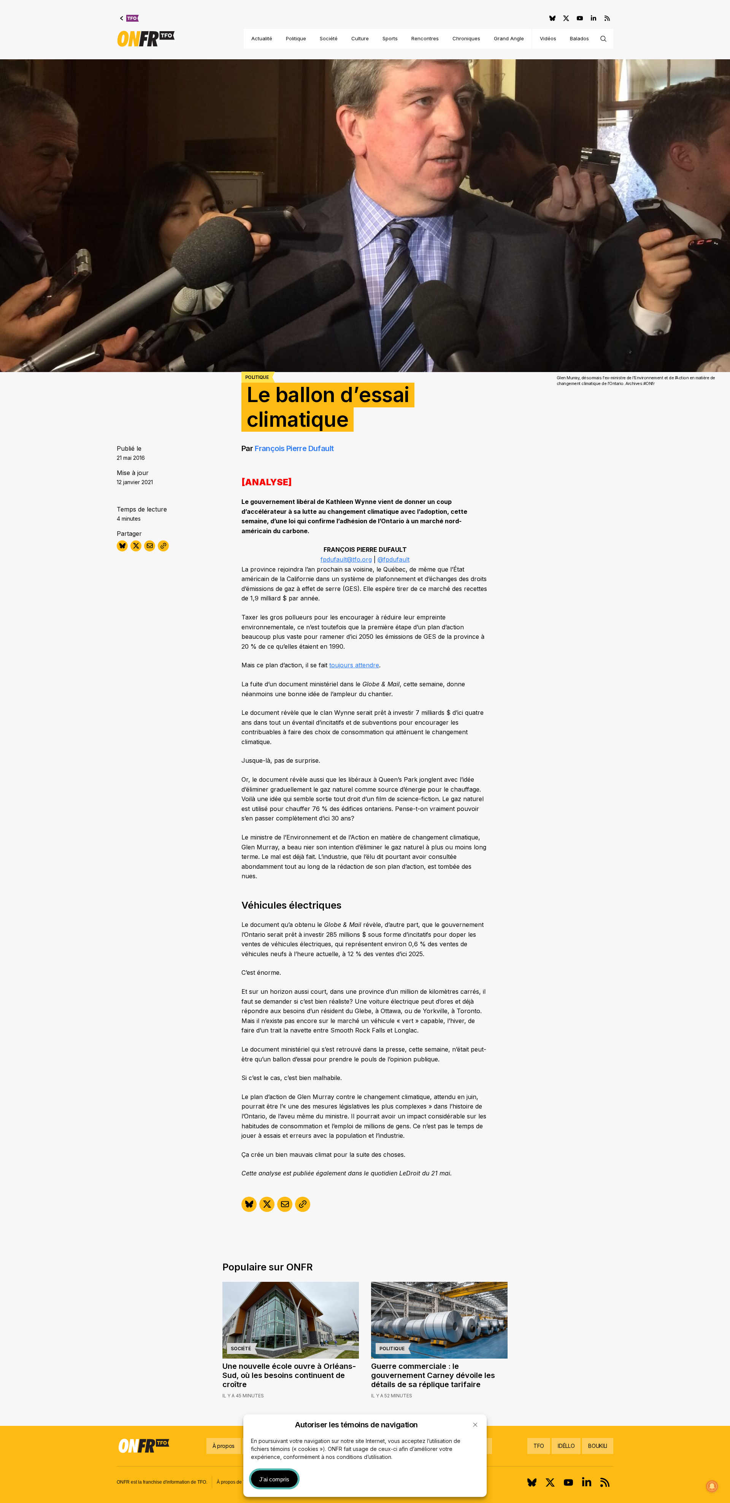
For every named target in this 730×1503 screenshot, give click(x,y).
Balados (579, 38)
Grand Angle (509, 38)
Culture (360, 38)
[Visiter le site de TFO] (129, 18)
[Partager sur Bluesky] (122, 545)
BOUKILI (597, 1446)
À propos (224, 1446)
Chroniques (466, 38)
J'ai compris (274, 1479)
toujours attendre (354, 665)
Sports (390, 38)
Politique (296, 38)
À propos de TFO (234, 1482)
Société (329, 38)
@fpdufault (393, 559)
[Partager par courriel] (149, 545)
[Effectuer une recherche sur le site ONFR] (603, 38)
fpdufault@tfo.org (346, 559)
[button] (475, 1425)
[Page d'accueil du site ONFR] (146, 38)
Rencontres (425, 38)
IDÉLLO (566, 1446)
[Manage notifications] (712, 1486)
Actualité (261, 38)
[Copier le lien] (163, 545)
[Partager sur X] (135, 545)
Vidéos (548, 38)
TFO (538, 1446)
